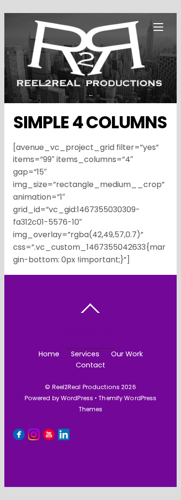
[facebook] (19, 434)
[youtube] (49, 434)
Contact (90, 365)
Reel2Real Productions (86, 387)
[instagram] (34, 434)
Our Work (127, 354)
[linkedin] (64, 434)
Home (49, 354)
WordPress (77, 398)
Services (85, 354)
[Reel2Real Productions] (89, 81)
